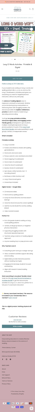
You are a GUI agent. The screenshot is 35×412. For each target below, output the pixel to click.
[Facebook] (2, 359)
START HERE (13, 18)
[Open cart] (33, 9)
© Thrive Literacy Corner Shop (17, 391)
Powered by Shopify (17, 394)
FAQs (3, 372)
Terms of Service (7, 381)
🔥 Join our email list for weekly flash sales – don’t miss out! (17, 1)
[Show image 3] (18, 59)
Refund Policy (6, 378)
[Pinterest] (10, 359)
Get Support (6, 375)
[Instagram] (6, 359)
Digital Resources (22, 18)
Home (8, 18)
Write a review (17, 326)
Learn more (12, 298)
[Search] (30, 9)
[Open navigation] (2, 9)
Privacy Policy (6, 384)
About (4, 369)
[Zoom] (31, 25)
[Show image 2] (16, 59)
